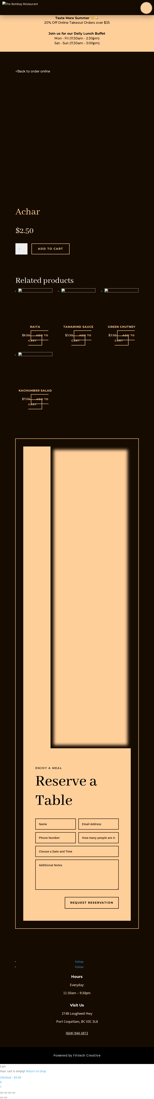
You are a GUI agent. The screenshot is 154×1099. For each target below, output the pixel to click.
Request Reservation (91, 902)
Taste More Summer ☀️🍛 (76, 18)
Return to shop (36, 1071)
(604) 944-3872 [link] (77, 1033)
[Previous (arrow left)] (1, 1097)
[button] (146, 8)
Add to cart (50, 249)
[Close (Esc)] (1, 1092)
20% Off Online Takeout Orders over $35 (77, 23)
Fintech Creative (86, 1055)
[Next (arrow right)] (5, 1097)
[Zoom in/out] (13, 1092)
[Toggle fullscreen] (9, 1092)
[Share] (5, 1092)
